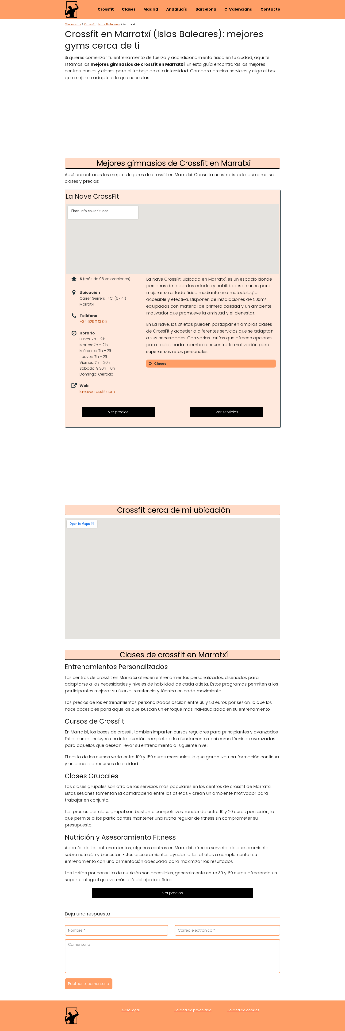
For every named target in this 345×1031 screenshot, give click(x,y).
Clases (128, 9)
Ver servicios (226, 412)
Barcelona (206, 9)
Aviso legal (131, 1010)
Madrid (150, 9)
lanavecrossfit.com (97, 391)
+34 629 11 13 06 (93, 321)
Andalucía (177, 9)
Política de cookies (243, 1010)
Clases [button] (160, 363)
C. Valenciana (238, 9)
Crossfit (106, 9)
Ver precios (118, 412)
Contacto (270, 9)
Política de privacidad (192, 1010)
